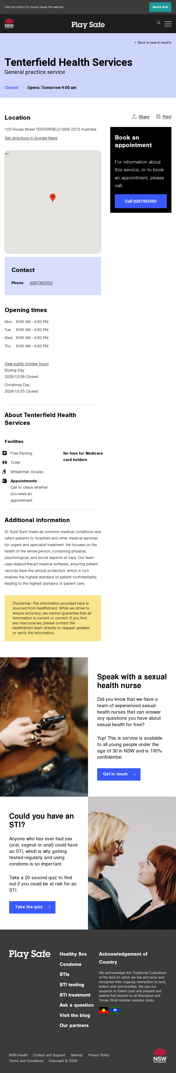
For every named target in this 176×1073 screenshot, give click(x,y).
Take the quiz (29, 907)
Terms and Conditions (26, 1061)
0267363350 (41, 282)
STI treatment (75, 995)
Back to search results (154, 42)
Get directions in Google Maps (31, 137)
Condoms (70, 964)
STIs (64, 974)
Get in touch (115, 774)
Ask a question (77, 1005)
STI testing (72, 984)
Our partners (74, 1025)
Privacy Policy (98, 1055)
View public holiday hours (27, 363)
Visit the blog (75, 1015)
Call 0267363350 (140, 201)
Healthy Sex (73, 954)
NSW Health (18, 1055)
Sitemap (77, 1055)
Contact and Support (49, 1055)
